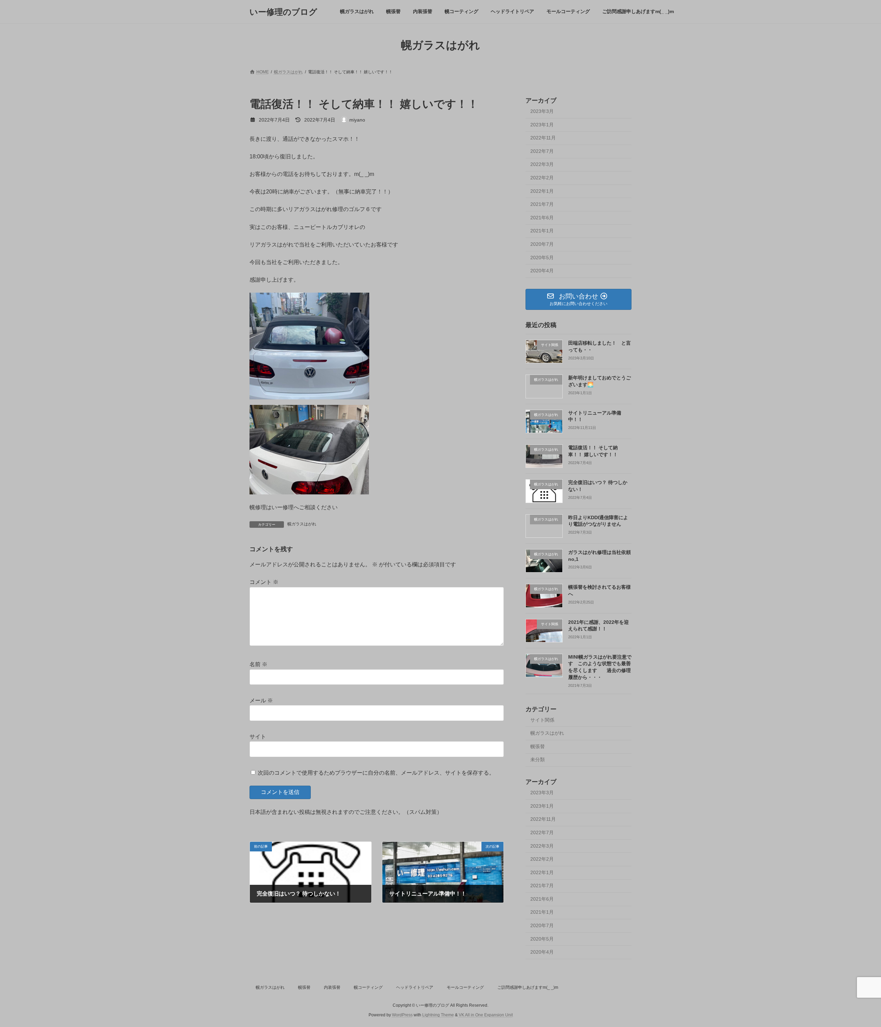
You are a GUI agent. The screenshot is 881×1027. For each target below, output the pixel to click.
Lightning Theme (438, 1015)
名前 (258, 664)
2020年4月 (542, 270)
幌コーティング (368, 987)
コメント (264, 582)
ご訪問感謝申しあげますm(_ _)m (527, 987)
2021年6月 (542, 217)
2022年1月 (542, 191)
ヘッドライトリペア (414, 987)
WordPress (402, 1015)
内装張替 (332, 987)
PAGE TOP (855, 989)
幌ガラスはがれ (301, 524)
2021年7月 (542, 204)
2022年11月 (543, 137)
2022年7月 (542, 151)
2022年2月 (542, 177)
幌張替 (537, 746)
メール (261, 700)
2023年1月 (542, 124)
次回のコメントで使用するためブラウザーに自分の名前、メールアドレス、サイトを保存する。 (376, 772)
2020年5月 (542, 257)
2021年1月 (542, 231)
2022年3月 (542, 164)
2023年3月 (542, 111)
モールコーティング (465, 987)
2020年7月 (542, 244)
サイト (258, 737)
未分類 (537, 760)
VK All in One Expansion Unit (486, 1015)
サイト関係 (542, 720)
